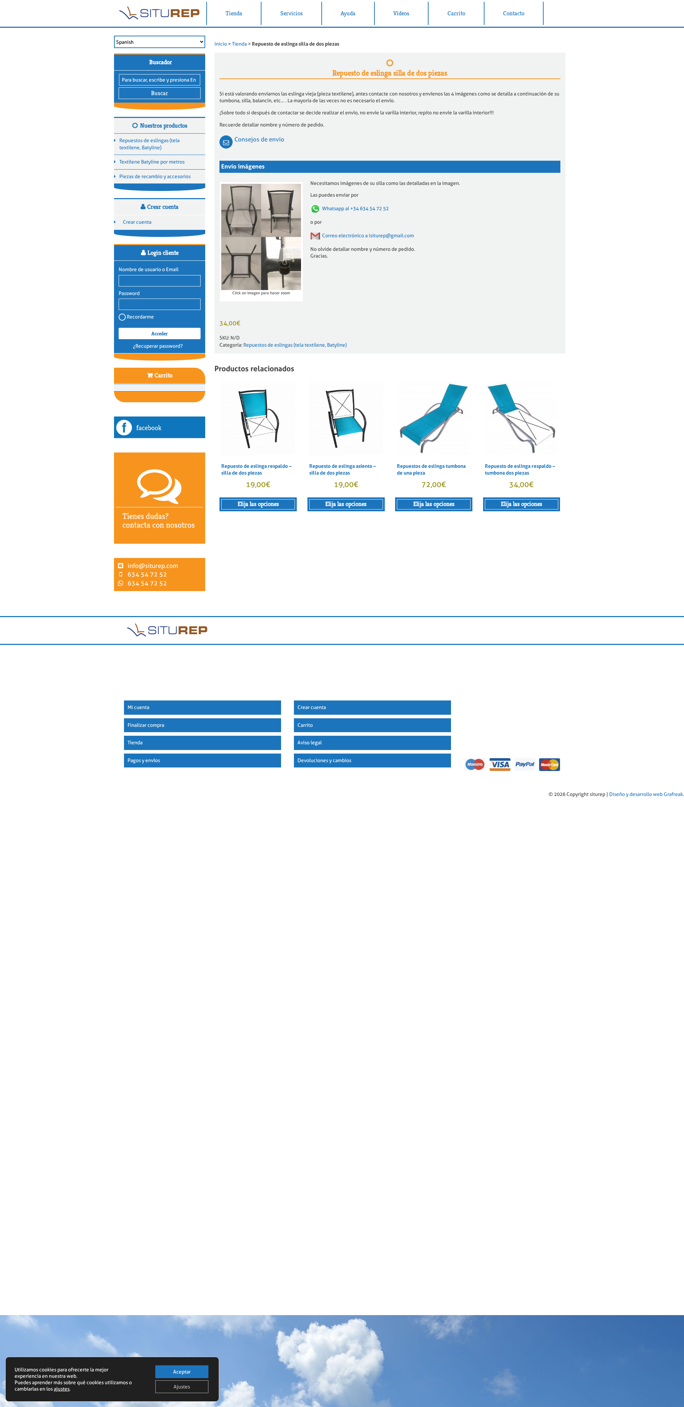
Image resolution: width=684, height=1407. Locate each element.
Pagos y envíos (144, 760)
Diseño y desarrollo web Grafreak (646, 794)
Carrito (456, 13)
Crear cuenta (137, 222)
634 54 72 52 (147, 574)
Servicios (291, 13)
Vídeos (401, 13)
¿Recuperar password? (158, 346)
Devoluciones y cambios (324, 760)
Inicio (220, 44)
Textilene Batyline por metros (152, 162)
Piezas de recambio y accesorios (155, 176)
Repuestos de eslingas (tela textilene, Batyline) (149, 144)
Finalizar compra (146, 725)
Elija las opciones (258, 504)
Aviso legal (309, 742)
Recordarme (140, 317)
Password (129, 293)
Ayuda (348, 13)
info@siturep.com (153, 565)
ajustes (61, 1389)
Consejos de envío (259, 139)
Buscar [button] (159, 93)
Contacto (513, 13)
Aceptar (182, 1372)
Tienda (234, 13)
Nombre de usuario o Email (148, 269)
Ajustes (181, 1387)
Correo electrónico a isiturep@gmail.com (368, 235)
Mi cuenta (138, 707)
